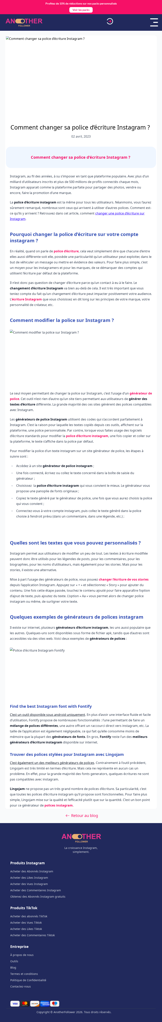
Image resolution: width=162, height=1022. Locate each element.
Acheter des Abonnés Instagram (31, 871)
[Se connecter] (110, 21)
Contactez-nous (20, 986)
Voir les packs (81, 9)
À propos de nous (22, 955)
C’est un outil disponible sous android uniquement (47, 714)
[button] (154, 21)
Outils (14, 961)
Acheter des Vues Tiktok (26, 922)
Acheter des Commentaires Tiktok (32, 935)
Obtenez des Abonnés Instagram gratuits (37, 896)
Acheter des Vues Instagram (29, 884)
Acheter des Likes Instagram (29, 877)
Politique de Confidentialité (28, 980)
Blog (13, 967)
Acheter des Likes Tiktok (26, 929)
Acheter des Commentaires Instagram (35, 890)
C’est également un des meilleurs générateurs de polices (52, 763)
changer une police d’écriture (117, 213)
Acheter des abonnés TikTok (28, 916)
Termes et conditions (24, 974)
